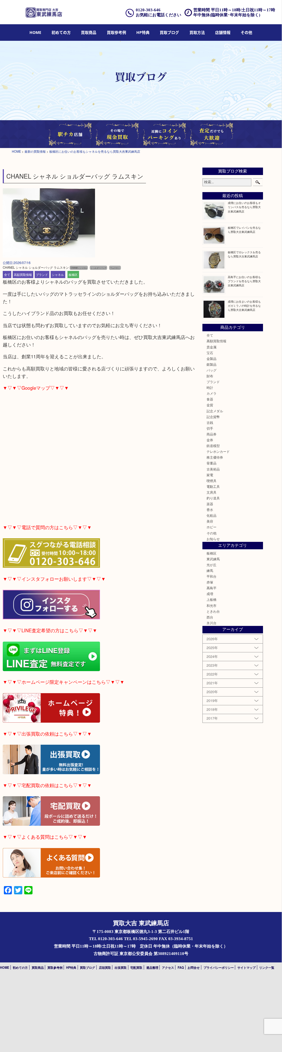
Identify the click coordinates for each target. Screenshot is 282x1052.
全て (7, 274)
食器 (210, 399)
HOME (35, 32)
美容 (210, 521)
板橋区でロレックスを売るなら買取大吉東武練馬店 (244, 254)
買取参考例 (116, 32)
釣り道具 (213, 498)
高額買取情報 (23, 274)
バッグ (211, 370)
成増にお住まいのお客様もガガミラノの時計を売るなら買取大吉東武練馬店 (244, 305)
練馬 (210, 570)
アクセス (168, 967)
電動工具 (213, 486)
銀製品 (211, 364)
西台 (210, 617)
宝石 (210, 353)
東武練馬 (213, 559)
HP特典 (143, 32)
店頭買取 (105, 967)
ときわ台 (213, 611)
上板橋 (211, 599)
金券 (210, 440)
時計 (210, 387)
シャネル (58, 274)
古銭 (210, 422)
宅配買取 (136, 967)
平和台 (211, 576)
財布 (210, 376)
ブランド (42, 274)
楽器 (210, 504)
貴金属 (211, 347)
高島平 (211, 588)
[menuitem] (35, 32)
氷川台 (211, 623)
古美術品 (213, 469)
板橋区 (73, 274)
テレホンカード (218, 451)
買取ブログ (169, 32)
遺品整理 (152, 967)
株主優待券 (215, 457)
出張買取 (121, 967)
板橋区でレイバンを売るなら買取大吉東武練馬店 (244, 229)
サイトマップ (246, 967)
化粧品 (211, 515)
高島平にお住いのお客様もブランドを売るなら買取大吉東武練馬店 (244, 281)
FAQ (181, 967)
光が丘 (211, 565)
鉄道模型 (213, 445)
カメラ (211, 393)
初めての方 (61, 32)
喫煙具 (211, 480)
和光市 (211, 605)
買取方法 (197, 32)
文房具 (211, 492)
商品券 (211, 434)
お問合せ (194, 967)
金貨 (210, 405)
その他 (211, 533)
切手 (210, 428)
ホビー (211, 527)
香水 (210, 509)
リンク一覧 (266, 967)
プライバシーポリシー (219, 967)
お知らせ (213, 539)
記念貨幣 (213, 417)
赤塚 (210, 582)
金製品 (211, 358)
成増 (210, 593)
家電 (210, 475)
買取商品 (88, 32)
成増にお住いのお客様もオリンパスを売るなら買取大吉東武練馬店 (244, 207)
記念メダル (215, 411)
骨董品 (211, 463)
